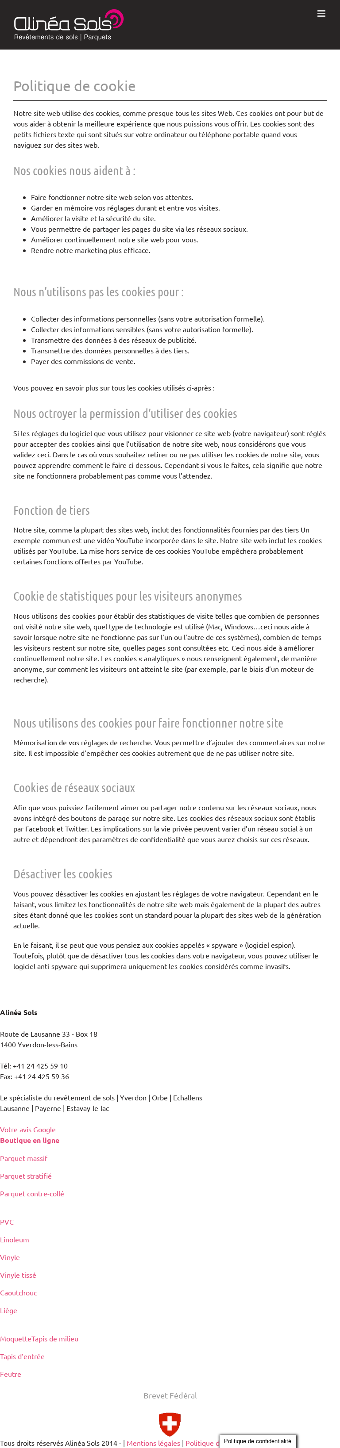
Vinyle (10, 1257)
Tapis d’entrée (22, 1356)
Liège (8, 1310)
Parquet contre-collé (32, 1193)
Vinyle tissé (18, 1274)
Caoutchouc (18, 1292)
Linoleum (14, 1239)
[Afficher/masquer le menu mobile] (322, 13)
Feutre (10, 1373)
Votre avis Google (28, 1129)
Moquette (15, 1338)
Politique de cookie (215, 1442)
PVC (7, 1221)
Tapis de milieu (54, 1338)
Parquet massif (23, 1157)
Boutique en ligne (29, 1140)
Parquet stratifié (26, 1175)
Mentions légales (153, 1442)
